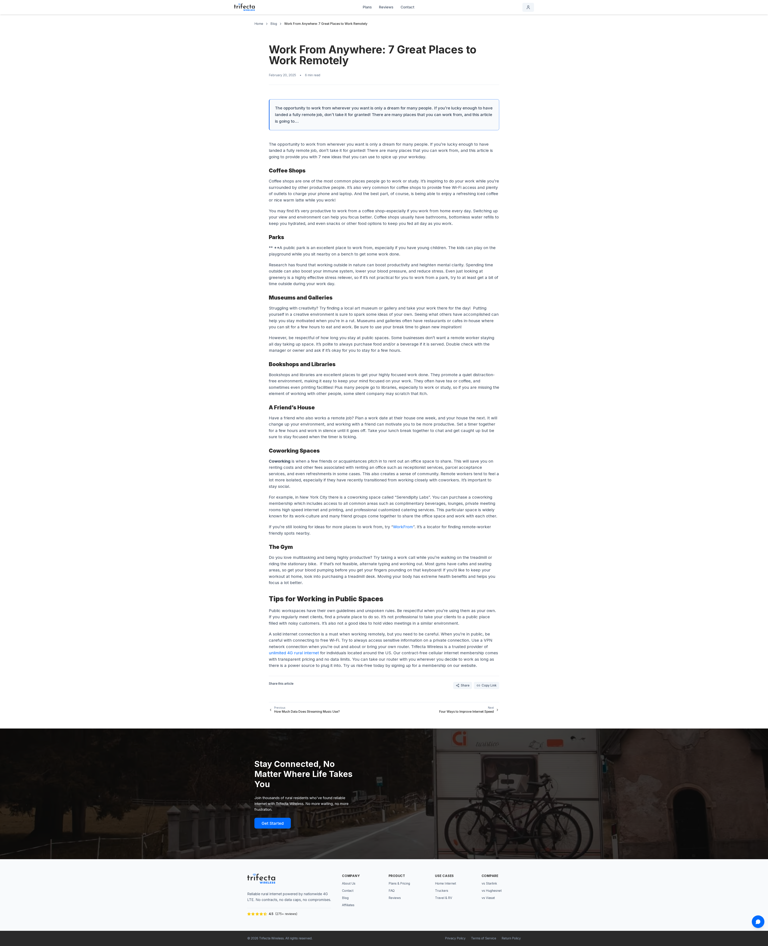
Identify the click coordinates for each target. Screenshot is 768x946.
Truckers (441, 891)
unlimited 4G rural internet (294, 652)
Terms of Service (483, 938)
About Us (348, 883)
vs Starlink (489, 883)
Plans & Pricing (399, 883)
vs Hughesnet (492, 891)
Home (258, 24)
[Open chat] (758, 921)
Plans (367, 7)
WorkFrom (403, 526)
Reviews (386, 7)
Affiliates (348, 905)
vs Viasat (488, 898)
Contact (407, 7)
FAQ (392, 891)
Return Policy (511, 938)
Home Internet (445, 883)
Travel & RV (443, 898)
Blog (273, 24)
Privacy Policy (455, 938)
